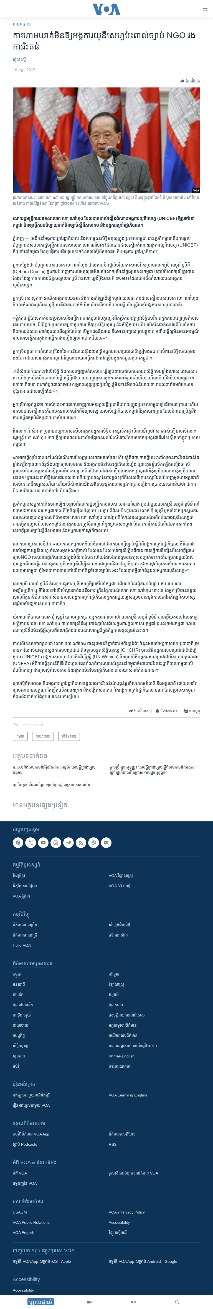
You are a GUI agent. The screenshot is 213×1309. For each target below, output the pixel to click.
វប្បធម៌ (114, 995)
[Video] (89, 1302)
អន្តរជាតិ (19, 984)
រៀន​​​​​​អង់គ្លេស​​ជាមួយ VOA (31, 1105)
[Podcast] (93, 842)
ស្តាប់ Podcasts (25, 1144)
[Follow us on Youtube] (43, 842)
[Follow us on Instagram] (55, 842)
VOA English (23, 1233)
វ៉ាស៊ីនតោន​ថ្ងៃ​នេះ (25, 886)
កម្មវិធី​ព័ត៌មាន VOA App (31, 1134)
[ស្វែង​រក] (177, 1302)
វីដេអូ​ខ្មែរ (19, 876)
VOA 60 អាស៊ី (119, 886)
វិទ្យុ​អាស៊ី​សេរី (117, 1233)
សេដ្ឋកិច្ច (19, 1036)
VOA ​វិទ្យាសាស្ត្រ (121, 876)
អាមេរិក (18, 995)
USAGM (20, 1212)
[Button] (190, 81)
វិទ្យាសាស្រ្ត (116, 984)
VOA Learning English (128, 1095)
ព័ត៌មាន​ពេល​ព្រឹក (25, 925)
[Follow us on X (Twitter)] (30, 842)
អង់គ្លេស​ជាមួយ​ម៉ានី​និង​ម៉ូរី (31, 1095)
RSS (112, 1144)
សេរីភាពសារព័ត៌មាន (123, 1036)
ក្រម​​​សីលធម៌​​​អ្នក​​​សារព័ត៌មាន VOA (133, 1173)
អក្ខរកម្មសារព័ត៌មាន (123, 1025)
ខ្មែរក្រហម (116, 1005)
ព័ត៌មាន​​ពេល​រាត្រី (25, 935)
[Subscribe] (106, 842)
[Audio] (133, 1302)
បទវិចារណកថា (119, 1066)
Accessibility (119, 1222)
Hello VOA (22, 945)
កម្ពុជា (17, 974)
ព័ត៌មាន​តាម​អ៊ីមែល (122, 1134)
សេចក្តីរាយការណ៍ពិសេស (127, 1015)
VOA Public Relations (31, 1222)
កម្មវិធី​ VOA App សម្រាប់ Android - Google (143, 1261)
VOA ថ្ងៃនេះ (21, 896)
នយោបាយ (22, 24)
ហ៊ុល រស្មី (19, 59)
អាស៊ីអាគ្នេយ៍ (22, 1015)
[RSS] (81, 842)
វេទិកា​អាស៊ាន (118, 935)
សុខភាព (19, 1056)
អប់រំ (16, 1066)
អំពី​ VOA (20, 1173)
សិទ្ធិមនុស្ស (20, 1046)
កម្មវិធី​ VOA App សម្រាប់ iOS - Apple (42, 1261)
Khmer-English (122, 1056)
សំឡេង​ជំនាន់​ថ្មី (119, 925)
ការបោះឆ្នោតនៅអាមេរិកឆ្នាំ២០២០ (133, 1046)
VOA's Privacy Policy (127, 1212)
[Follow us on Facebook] (18, 842)
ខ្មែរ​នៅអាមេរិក (23, 1005)
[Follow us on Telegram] (68, 842)
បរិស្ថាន (114, 974)
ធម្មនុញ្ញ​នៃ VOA (25, 1183)
